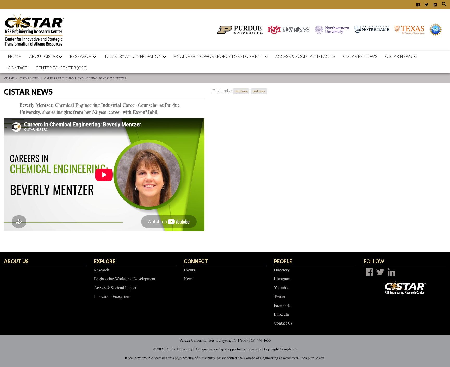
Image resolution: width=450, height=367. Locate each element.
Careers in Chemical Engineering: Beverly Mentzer (85, 78)
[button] (62, 56)
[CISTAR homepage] (35, 29)
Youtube (281, 287)
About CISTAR (43, 56)
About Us (16, 261)
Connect (196, 261)
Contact (17, 67)
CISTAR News (398, 56)
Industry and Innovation (133, 56)
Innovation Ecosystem (112, 296)
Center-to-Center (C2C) (61, 67)
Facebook (282, 305)
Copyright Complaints (280, 348)
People (283, 261)
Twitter (279, 296)
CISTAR (9, 78)
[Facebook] (369, 272)
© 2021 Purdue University (172, 348)
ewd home (241, 91)
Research (80, 56)
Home (14, 56)
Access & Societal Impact (115, 287)
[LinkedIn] (391, 272)
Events (189, 269)
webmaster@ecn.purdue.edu (303, 357)
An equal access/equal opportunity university (228, 348)
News (188, 278)
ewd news (259, 91)
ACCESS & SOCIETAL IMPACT (303, 56)
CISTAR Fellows (360, 56)
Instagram (282, 278)
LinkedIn (281, 314)
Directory (282, 269)
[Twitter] (380, 272)
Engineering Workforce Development (218, 56)
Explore (104, 261)
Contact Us (283, 323)
